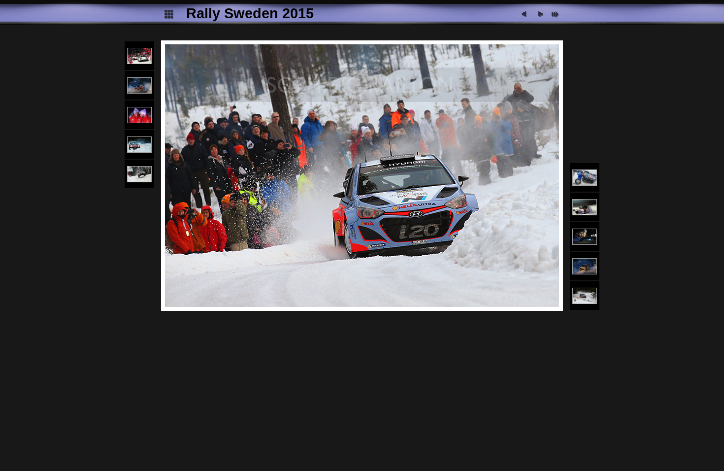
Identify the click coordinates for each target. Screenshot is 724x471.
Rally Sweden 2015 (250, 13)
